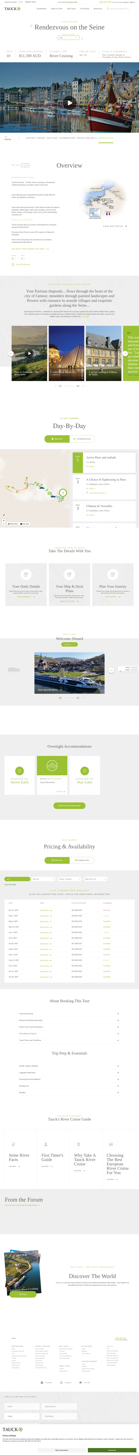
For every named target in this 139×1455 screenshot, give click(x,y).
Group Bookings (111, 1353)
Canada (14, 1358)
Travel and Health (112, 1363)
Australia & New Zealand (19, 1356)
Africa (13, 1349)
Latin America (16, 1365)
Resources (98, 9)
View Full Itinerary (23, 264)
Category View (83, 860)
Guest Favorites (40, 1358)
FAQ (108, 1348)
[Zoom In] (3, 520)
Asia (13, 1353)
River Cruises (39, 1363)
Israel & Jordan (16, 1363)
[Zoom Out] (3, 523)
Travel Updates (111, 1365)
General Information (112, 1351)
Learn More (12, 1166)
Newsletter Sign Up (112, 1355)
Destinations (41, 9)
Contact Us (110, 1346)
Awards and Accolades (66, 1349)
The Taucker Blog (64, 1358)
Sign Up (132, 2)
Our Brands (84, 9)
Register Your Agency (88, 1368)
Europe (14, 1360)
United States (16, 1368)
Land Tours (38, 1360)
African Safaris (39, 1349)
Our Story (62, 1351)
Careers (61, 1368)
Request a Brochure (112, 1360)
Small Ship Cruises (41, 1368)
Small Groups (39, 1365)
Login (83, 1349)
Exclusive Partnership (41, 1353)
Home (14, 1338)
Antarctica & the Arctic (18, 1351)
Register (84, 1351)
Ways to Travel (56, 9)
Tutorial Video (86, 1353)
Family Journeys (40, 1356)
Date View (58, 860)
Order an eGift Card (112, 1358)
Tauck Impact (63, 1353)
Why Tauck (71, 9)
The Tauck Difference (65, 1356)
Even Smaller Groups (41, 1351)
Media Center (63, 1371)
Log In (126, 2)
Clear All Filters (10, 885)
